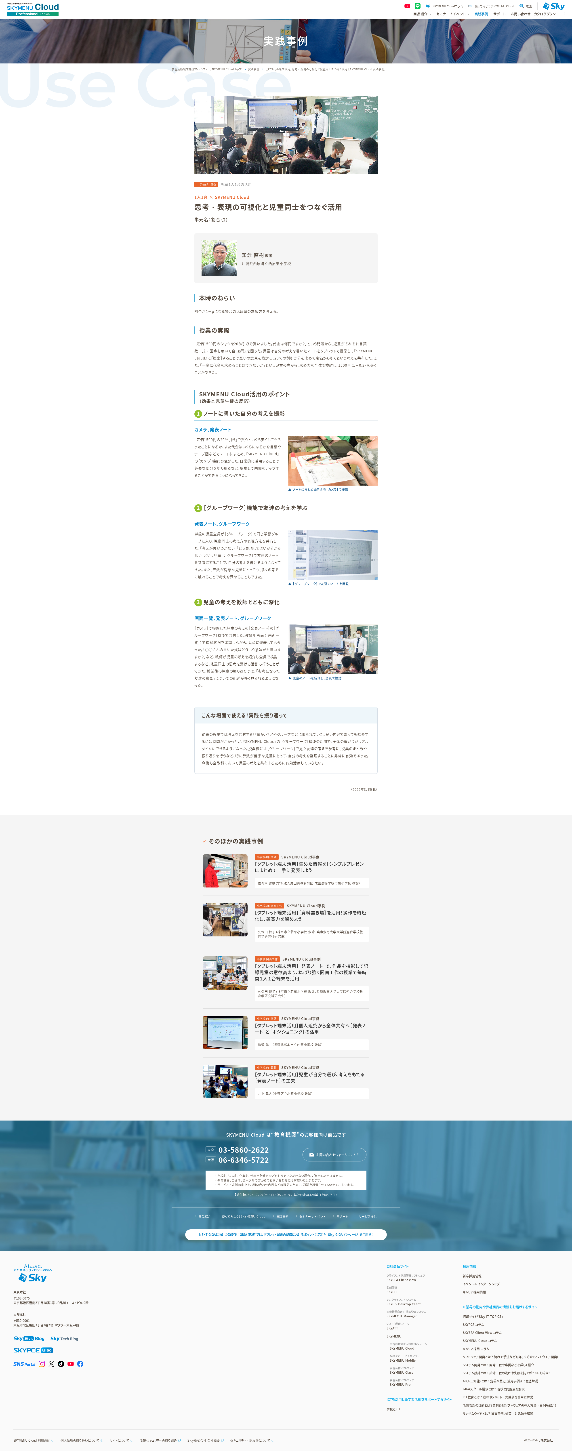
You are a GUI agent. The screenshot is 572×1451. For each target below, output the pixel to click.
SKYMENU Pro (402, 1382)
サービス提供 (368, 1216)
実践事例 (481, 14)
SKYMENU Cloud (408, 1346)
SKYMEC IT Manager (406, 1314)
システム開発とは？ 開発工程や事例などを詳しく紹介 (498, 1365)
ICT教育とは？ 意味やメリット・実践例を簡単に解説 (498, 1397)
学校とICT (393, 1409)
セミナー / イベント (312, 1216)
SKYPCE (392, 1290)
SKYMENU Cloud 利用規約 (31, 1440)
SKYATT (398, 1326)
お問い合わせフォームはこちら (338, 1154)
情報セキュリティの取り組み (158, 1440)
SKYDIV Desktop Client (404, 1302)
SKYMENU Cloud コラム (480, 1340)
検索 (529, 6)
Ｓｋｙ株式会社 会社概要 (203, 1440)
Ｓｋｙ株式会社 (543, 1440)
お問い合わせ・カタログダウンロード (538, 14)
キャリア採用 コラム (476, 1348)
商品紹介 (205, 1216)
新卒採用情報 (472, 1276)
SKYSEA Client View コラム (482, 1332)
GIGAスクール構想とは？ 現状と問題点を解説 (494, 1389)
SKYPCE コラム (473, 1324)
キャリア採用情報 (474, 1292)
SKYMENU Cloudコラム (448, 6)
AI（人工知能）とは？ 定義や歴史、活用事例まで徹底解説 (500, 1381)
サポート (499, 14)
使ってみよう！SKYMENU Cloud (494, 6)
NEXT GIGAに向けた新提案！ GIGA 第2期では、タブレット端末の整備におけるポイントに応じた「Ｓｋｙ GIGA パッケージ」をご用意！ (286, 1234)
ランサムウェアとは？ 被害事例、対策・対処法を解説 (498, 1413)
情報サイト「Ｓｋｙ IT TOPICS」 (483, 1316)
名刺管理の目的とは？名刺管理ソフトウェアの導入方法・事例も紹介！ (510, 1405)
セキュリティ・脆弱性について (250, 1440)
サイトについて (119, 1440)
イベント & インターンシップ (481, 1284)
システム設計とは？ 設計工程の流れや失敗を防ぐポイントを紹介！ (506, 1373)
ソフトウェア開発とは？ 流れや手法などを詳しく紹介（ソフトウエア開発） (511, 1356)
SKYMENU (394, 1336)
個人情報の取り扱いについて (80, 1440)
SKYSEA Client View (406, 1278)
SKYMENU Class (402, 1370)
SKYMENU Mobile (405, 1358)
